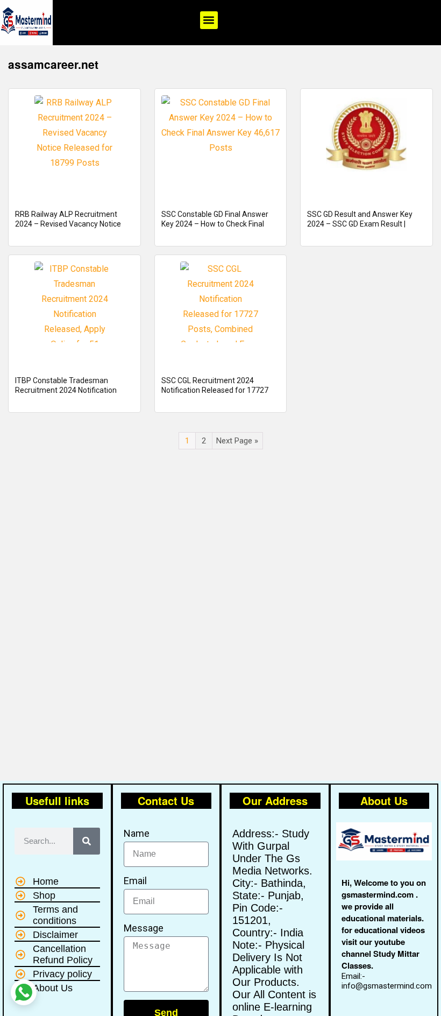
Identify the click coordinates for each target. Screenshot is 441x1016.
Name (137, 833)
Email (135, 880)
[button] (209, 20)
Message (143, 928)
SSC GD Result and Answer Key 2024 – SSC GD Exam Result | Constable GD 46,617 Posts (359, 224)
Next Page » (237, 441)
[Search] (86, 841)
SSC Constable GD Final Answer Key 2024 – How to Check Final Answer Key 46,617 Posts (214, 224)
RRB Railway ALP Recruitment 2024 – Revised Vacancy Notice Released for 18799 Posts (68, 224)
